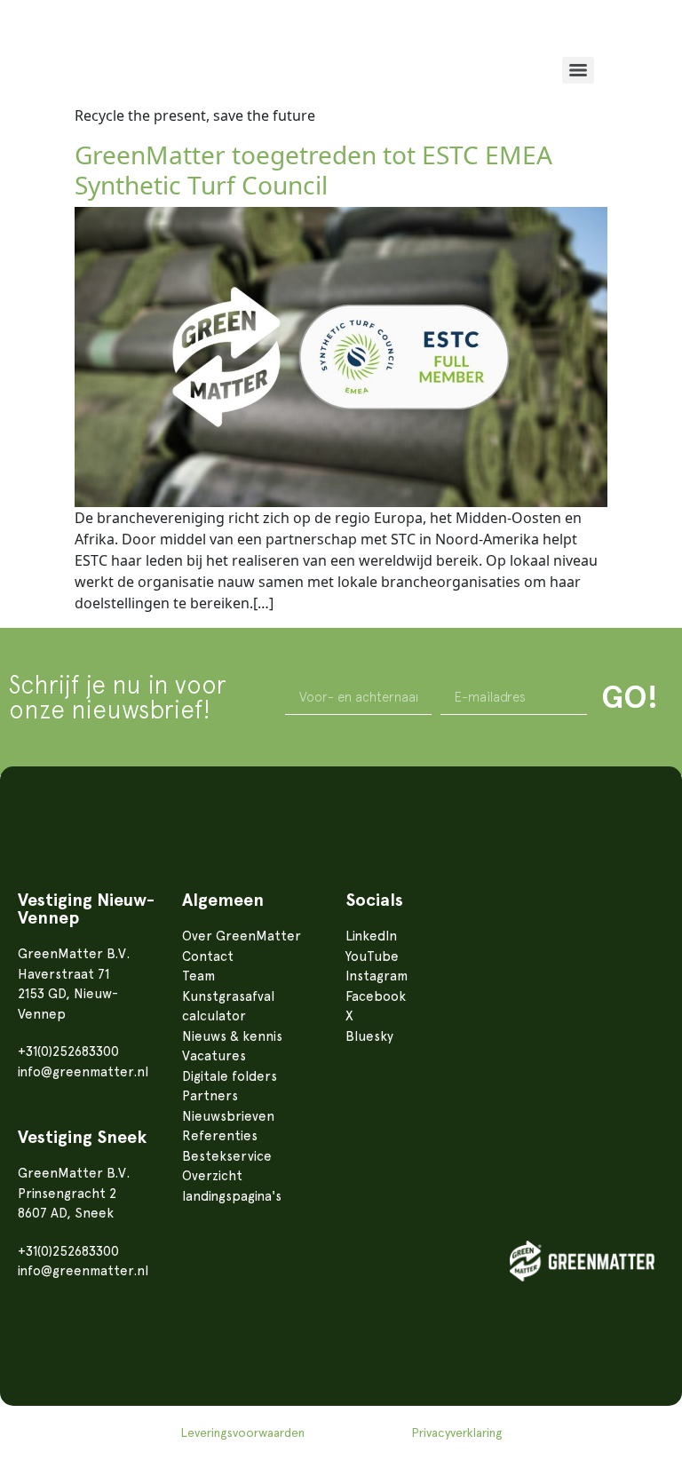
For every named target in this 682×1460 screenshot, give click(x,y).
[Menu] (578, 70)
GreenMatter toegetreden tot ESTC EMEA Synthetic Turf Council (313, 170)
